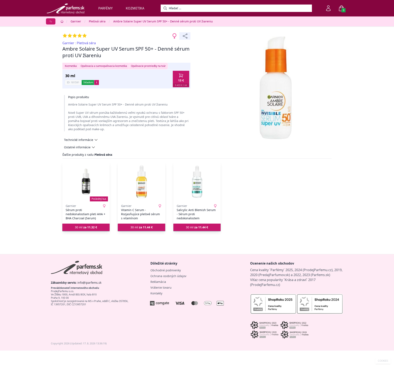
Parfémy (105, 8)
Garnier (76, 21)
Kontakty (156, 293)
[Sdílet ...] (185, 36)
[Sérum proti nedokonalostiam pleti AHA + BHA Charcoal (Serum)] (86, 181)
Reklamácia (158, 282)
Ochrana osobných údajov (168, 276)
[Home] (62, 21)
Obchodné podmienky (165, 270)
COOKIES (383, 360)
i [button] (96, 82)
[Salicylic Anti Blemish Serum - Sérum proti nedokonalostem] (197, 181)
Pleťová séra (97, 21)
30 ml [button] (86, 227)
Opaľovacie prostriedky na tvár (148, 66)
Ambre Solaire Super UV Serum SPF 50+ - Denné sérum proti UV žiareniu (163, 21)
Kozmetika (135, 8)
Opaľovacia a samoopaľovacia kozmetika (104, 66)
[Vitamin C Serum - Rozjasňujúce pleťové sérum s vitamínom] (141, 181)
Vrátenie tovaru (161, 287)
